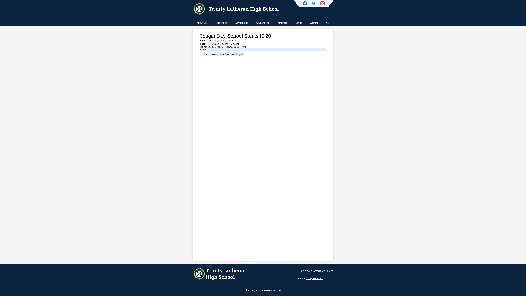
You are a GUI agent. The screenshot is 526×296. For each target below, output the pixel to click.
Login (251, 290)
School (203, 49)
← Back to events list (211, 54)
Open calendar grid (234, 54)
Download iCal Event (236, 47)
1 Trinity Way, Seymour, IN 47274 (315, 270)
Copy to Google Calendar (211, 47)
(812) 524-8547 (314, 278)
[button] (201, 22)
